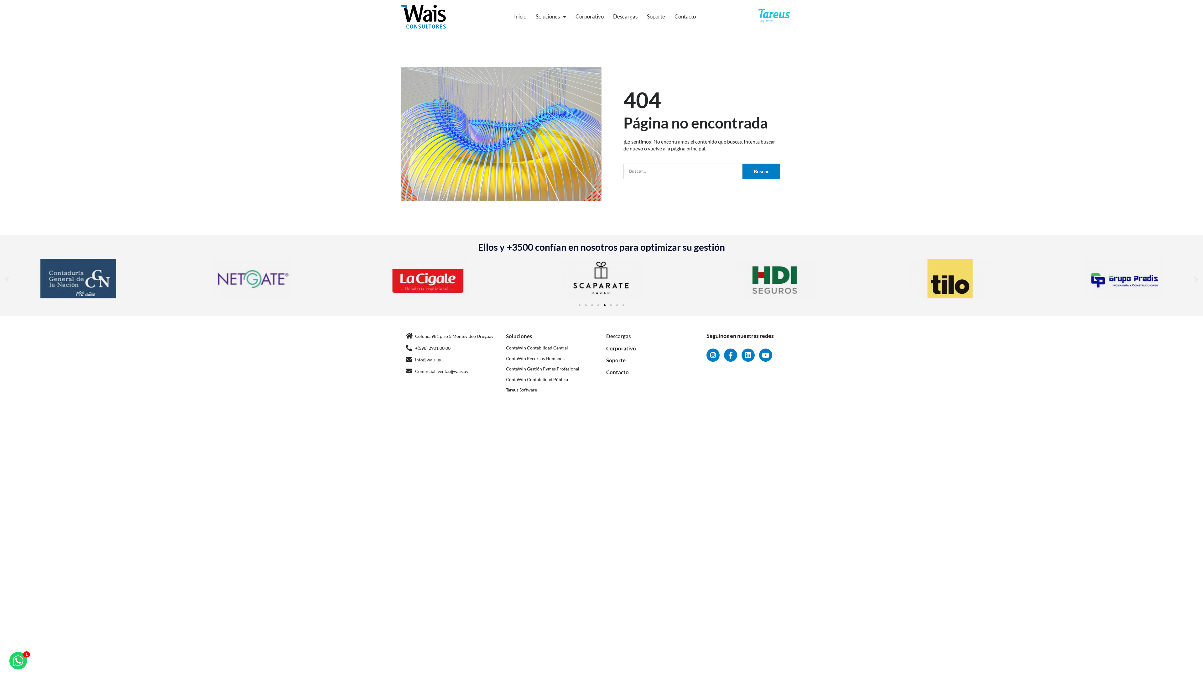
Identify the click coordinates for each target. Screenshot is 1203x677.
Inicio (520, 16)
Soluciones (548, 16)
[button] (7, 279)
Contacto (685, 16)
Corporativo (589, 16)
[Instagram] (713, 355)
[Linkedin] (748, 355)
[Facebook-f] (730, 355)
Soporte (656, 16)
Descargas (625, 16)
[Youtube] (765, 355)
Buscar (761, 171)
